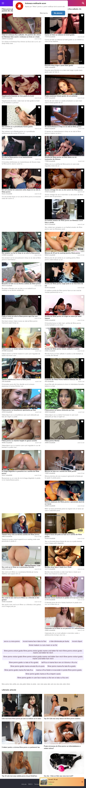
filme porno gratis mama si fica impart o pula (43, 674)
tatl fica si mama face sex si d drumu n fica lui (59, 662)
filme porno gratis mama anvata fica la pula (27, 666)
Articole (24, 784)
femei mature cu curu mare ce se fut (43, 645)
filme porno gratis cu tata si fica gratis (23, 662)
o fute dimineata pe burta (59, 641)
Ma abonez (58, 13)
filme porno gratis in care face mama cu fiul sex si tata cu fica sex (43, 678)
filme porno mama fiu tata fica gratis (62, 666)
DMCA (30, 784)
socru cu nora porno (12, 641)
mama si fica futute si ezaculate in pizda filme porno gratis (59, 670)
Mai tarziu (44, 13)
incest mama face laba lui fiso (34, 641)
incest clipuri (77, 641)
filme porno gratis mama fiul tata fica (18, 670)
